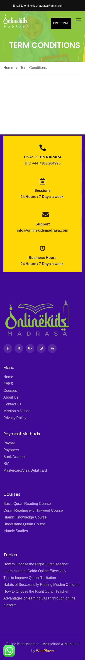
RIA (6, 463)
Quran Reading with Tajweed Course (33, 510)
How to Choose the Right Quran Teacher (35, 564)
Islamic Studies (15, 531)
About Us (10, 397)
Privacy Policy (14, 418)
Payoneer (11, 450)
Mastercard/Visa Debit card (25, 470)
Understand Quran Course (24, 524)
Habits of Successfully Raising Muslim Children (41, 585)
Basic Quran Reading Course (27, 504)
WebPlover (45, 651)
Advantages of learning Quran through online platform (39, 601)
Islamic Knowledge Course (25, 517)
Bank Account (14, 457)
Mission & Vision (16, 411)
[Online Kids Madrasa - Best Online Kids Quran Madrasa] (16, 20)
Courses (10, 390)
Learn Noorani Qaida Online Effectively (34, 571)
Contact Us (12, 404)
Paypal (9, 443)
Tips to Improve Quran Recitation (29, 578)
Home (8, 68)
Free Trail (61, 23)
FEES (8, 384)
